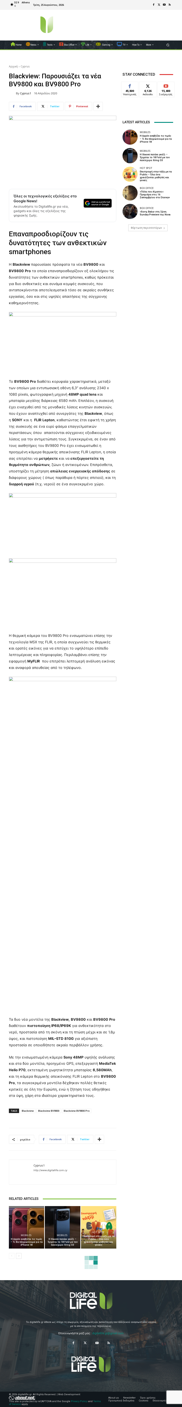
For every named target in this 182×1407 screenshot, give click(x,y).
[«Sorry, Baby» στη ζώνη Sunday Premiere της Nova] (130, 211)
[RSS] (169, 5)
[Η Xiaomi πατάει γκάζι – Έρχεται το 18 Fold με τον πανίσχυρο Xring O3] (62, 1227)
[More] (98, 106)
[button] (168, 44)
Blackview (28, 1110)
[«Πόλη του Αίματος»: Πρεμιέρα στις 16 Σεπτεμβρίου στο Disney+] (130, 192)
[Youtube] (164, 5)
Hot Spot (98, 1232)
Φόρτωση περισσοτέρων (146, 227)
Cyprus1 (25, 93)
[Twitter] (159, 5)
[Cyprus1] (12, 93)
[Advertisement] (148, 269)
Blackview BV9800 (48, 1110)
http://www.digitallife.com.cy (50, 1170)
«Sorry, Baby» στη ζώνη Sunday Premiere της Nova (155, 213)
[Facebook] (153, 5)
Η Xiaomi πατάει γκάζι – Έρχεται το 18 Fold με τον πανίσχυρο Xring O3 (62, 1242)
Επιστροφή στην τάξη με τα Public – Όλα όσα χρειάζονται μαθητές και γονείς (99, 1241)
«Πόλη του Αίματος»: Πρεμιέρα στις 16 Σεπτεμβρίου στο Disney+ (155, 194)
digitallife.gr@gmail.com (108, 1333)
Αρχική (13, 66)
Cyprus (25, 66)
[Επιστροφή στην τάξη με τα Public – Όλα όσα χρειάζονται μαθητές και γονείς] (98, 1227)
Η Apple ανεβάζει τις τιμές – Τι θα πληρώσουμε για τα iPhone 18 (27, 1242)
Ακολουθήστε (149, 85)
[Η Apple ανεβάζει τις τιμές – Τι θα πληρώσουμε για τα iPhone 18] (26, 1227)
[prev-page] (11, 1256)
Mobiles (26, 1235)
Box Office (147, 188)
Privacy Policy (79, 1401)
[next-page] (19, 1256)
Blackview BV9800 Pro (77, 1110)
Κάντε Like (130, 85)
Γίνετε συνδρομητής (168, 86)
